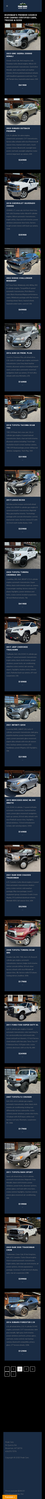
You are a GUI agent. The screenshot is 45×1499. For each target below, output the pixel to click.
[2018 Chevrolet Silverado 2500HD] (23, 186)
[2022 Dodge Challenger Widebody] (23, 261)
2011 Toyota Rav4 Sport (19, 1172)
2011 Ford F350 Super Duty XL (22, 1025)
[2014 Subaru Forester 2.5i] (23, 1305)
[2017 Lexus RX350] (23, 483)
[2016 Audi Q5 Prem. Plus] (23, 336)
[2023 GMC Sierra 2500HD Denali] (23, 36)
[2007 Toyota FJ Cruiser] (23, 1080)
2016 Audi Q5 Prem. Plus (19, 353)
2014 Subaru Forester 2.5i (20, 1322)
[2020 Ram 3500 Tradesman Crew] (23, 1230)
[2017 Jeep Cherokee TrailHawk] (23, 630)
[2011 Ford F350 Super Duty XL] (23, 1008)
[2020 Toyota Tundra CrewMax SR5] (23, 555)
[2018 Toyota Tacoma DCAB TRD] (23, 408)
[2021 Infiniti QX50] (23, 708)
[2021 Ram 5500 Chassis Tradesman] (23, 858)
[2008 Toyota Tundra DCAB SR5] (23, 933)
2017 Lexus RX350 (15, 500)
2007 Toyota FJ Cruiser (19, 1097)
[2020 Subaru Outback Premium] (23, 111)
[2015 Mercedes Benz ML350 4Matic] (23, 783)
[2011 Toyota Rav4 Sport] (23, 1155)
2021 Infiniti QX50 (15, 725)
